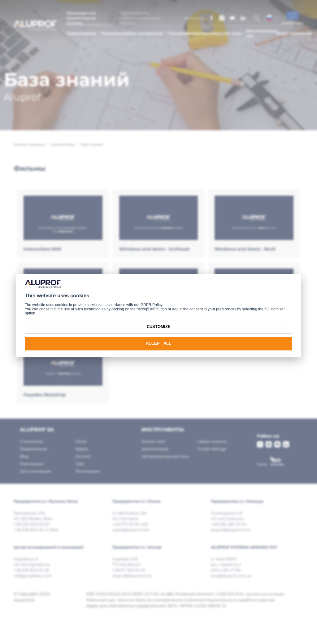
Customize (159, 326)
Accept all (158, 343)
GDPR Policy (151, 305)
